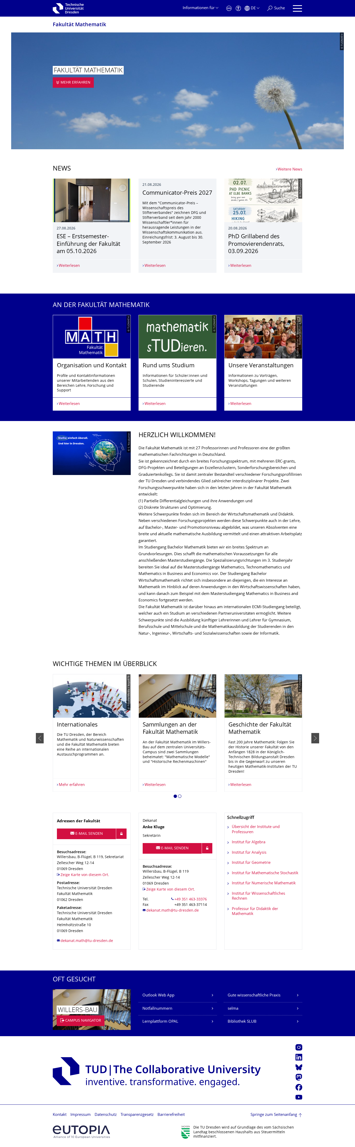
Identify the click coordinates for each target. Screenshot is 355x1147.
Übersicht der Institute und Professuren (256, 829)
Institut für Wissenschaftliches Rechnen (258, 896)
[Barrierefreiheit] (238, 8)
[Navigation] (297, 8)
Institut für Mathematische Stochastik (265, 873)
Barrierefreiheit (171, 1115)
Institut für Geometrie (251, 863)
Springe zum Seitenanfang (274, 1115)
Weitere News (290, 170)
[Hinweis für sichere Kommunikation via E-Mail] (121, 834)
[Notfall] (229, 8)
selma (233, 1009)
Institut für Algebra (248, 842)
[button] (175, 797)
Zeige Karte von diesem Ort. (85, 875)
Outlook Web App (158, 995)
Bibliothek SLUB (242, 1022)
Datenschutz (106, 1115)
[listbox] (177, 363)
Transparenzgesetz (137, 1115)
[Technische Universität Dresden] (68, 8)
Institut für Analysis (249, 853)
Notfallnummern (157, 1009)
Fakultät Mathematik (79, 25)
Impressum (80, 1115)
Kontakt (60, 1115)
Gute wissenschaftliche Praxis (254, 995)
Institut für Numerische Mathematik (264, 883)
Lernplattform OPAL (160, 1022)
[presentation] (40, 738)
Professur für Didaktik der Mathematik (255, 911)
